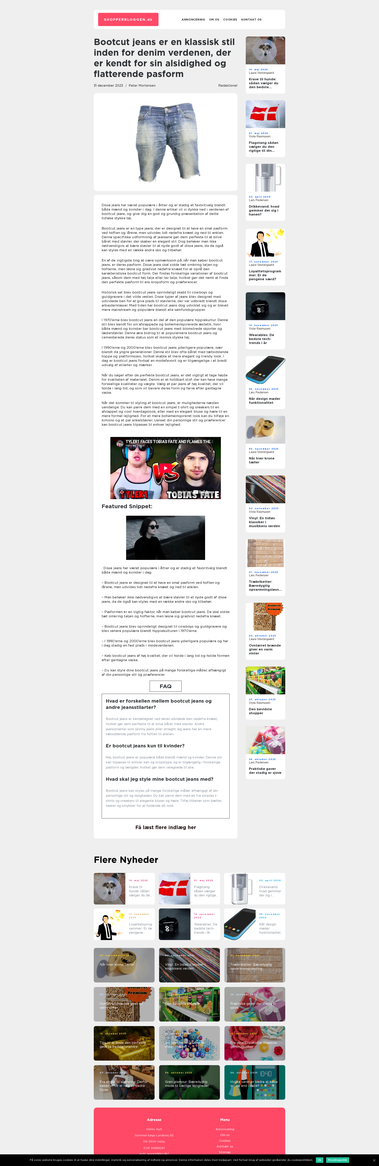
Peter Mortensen (142, 85)
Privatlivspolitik (337, 1160)
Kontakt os (251, 19)
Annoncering (193, 19)
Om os (214, 19)
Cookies (230, 19)
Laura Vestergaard (261, 72)
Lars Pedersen (258, 200)
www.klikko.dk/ (158, 1154)
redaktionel (227, 85)
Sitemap (225, 1152)
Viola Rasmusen (259, 136)
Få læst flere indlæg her (165, 827)
